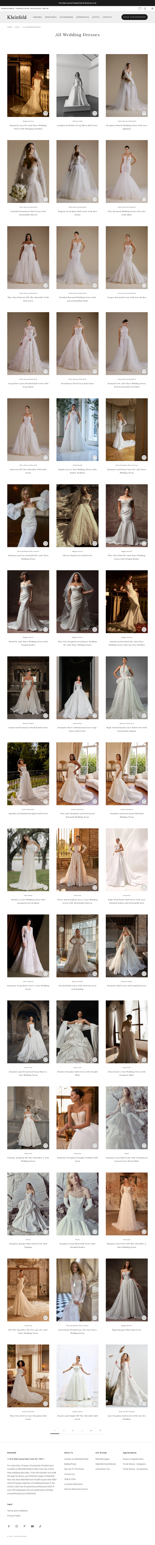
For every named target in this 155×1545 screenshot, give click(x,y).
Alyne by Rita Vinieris (127, 1411)
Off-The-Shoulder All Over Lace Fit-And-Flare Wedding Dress (28, 1331)
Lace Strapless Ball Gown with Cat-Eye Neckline (127, 1417)
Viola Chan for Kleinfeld (127, 121)
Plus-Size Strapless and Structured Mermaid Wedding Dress (77, 815)
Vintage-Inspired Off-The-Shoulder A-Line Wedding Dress (28, 1159)
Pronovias (77, 895)
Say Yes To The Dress (74, 1469)
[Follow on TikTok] (40, 1526)
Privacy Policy (13, 1515)
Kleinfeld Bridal (8, 8)
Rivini (127, 1153)
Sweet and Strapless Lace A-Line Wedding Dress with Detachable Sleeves (78, 901)
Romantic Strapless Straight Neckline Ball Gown (77, 1159)
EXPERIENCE (82, 17)
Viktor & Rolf (78, 121)
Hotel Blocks (35, 8)
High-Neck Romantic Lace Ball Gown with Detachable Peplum (126, 729)
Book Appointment (134, 17)
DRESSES (37, 17)
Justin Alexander (28, 809)
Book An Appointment (133, 1459)
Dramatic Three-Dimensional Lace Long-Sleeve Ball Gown (77, 729)
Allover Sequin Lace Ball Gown (77, 555)
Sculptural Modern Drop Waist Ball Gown (77, 125)
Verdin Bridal (77, 465)
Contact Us (69, 1474)
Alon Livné (28, 1067)
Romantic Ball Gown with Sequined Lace (126, 985)
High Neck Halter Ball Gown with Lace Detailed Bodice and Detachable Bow (126, 901)
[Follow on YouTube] (32, 1526)
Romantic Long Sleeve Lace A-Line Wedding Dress (28, 987)
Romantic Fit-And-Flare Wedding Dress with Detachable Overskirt (127, 385)
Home (9, 27)
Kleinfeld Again (22, 8)
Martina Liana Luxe (127, 723)
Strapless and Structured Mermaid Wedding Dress (126, 815)
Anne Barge (28, 895)
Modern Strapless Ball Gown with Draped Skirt (77, 1073)
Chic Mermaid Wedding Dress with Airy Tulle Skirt (127, 213)
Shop (17, 27)
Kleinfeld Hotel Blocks (106, 1464)
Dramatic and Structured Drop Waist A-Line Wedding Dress (28, 1073)
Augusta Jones (78, 1411)
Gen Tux (45, 8)
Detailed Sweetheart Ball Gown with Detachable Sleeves (28, 213)
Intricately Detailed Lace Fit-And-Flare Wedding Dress (77, 1331)
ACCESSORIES (66, 17)
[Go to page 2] (100, 1430)
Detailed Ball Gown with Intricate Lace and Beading (77, 987)
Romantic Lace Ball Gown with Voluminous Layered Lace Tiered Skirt (127, 1159)
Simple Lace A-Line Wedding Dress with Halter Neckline (77, 471)
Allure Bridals (28, 981)
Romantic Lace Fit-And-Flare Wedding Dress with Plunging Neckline (28, 127)
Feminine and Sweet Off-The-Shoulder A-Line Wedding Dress (127, 1245)
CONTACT (107, 17)
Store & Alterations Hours (76, 1489)
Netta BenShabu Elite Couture (127, 465)
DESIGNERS (51, 17)
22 (91, 1430)
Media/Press (70, 1464)
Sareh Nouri (77, 723)
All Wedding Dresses (32, 27)
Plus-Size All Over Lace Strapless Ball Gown (28, 1417)
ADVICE (95, 17)
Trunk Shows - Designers (134, 1464)
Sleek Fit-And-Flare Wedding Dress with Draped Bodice (28, 643)
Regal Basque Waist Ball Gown (126, 1330)
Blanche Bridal (28, 723)
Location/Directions (73, 1484)
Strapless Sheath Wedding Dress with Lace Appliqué (126, 127)
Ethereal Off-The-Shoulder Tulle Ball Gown (28, 471)
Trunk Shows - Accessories (135, 1469)
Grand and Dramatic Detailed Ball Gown (28, 727)
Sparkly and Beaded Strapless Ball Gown (28, 813)
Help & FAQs (70, 1479)
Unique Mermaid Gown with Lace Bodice (126, 297)
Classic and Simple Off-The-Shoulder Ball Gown (77, 1417)
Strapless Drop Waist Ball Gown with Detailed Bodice (77, 1245)
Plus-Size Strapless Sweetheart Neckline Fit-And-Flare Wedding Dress (77, 643)
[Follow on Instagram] (16, 1526)
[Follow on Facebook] (8, 1526)
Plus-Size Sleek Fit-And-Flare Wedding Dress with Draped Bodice (126, 557)
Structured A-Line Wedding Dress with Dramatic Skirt (126, 1073)
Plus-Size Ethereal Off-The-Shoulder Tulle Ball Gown (28, 299)
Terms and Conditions (17, 1510)
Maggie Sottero (28, 121)
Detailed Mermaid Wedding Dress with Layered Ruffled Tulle (77, 299)
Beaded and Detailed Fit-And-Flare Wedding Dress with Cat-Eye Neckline (127, 643)
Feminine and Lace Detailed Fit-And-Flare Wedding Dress (28, 557)
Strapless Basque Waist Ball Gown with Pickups (28, 1245)
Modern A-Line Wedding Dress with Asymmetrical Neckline (28, 901)
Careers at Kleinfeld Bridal (76, 1459)
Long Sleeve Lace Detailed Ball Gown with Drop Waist (28, 385)
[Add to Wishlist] (45, 113)
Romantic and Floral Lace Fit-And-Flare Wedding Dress (126, 471)
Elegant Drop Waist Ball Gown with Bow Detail (77, 213)
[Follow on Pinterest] (24, 1526)
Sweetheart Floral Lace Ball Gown (77, 383)
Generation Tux (103, 1469)
